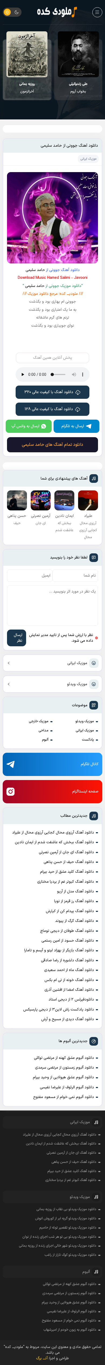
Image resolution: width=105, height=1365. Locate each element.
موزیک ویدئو (77, 684)
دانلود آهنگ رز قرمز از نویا (74, 901)
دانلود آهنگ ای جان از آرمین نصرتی (66, 852)
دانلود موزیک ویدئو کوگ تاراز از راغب (70, 1255)
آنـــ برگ (42, 1358)
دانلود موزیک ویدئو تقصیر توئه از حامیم (67, 1227)
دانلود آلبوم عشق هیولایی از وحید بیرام (63, 1077)
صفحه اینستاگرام (85, 791)
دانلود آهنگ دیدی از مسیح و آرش (67, 1019)
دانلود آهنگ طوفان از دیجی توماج (67, 931)
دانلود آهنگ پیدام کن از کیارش (70, 911)
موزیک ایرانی (77, 663)
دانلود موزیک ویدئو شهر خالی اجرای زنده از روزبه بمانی (57, 1246)
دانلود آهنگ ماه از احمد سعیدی (69, 970)
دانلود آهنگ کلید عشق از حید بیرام (67, 872)
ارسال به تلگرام (72, 426)
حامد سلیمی (35, 270)
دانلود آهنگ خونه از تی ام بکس (69, 980)
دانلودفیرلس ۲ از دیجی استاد (71, 999)
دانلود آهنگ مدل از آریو (75, 891)
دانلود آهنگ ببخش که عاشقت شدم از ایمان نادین (54, 842)
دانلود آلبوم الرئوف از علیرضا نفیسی (67, 1087)
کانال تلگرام (90, 764)
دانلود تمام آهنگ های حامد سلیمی (52, 444)
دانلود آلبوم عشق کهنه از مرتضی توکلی (64, 1058)
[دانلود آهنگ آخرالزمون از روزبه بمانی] (78, 54)
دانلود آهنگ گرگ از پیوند (74, 921)
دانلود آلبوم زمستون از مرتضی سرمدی (64, 1067)
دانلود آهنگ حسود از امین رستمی (67, 941)
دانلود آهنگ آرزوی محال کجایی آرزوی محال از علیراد (53, 832)
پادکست (88, 739)
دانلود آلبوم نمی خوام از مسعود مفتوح (63, 1097)
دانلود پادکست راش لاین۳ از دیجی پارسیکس (58, 1009)
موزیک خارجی (38, 721)
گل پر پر (27, 87)
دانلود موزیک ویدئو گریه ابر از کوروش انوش (65, 1218)
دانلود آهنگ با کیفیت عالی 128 (49, 409)
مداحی (43, 730)
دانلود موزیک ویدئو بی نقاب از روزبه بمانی (66, 1209)
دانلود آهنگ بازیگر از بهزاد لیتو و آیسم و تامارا (59, 950)
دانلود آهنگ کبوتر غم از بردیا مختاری (65, 882)
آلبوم (45, 739)
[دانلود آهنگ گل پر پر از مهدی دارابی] (27, 54)
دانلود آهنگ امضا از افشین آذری (69, 990)
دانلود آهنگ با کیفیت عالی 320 (48, 392)
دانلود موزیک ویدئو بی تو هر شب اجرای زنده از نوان (59, 1237)
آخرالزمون (78, 87)
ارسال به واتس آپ (25, 426)
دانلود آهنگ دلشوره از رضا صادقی (67, 960)
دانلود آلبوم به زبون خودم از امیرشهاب (69, 1330)
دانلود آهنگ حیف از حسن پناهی (69, 862)
